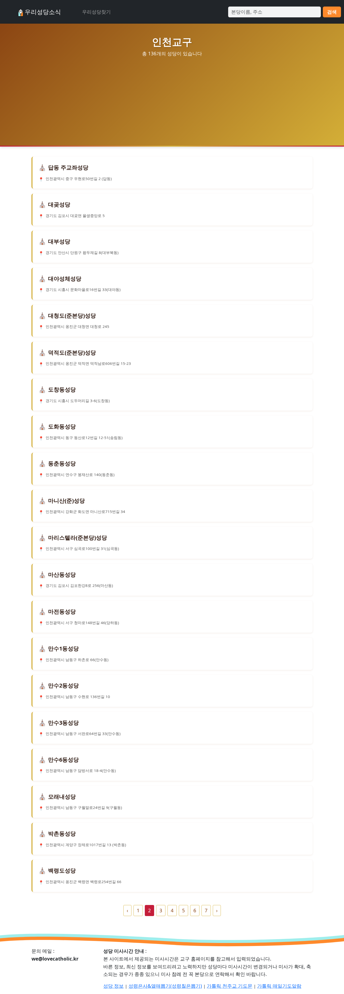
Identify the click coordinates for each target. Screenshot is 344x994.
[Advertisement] (172, 97)
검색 (332, 11)
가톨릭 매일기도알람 (279, 985)
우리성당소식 (42, 12)
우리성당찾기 (96, 11)
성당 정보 (113, 985)
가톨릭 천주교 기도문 (229, 985)
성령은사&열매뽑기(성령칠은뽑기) (165, 985)
